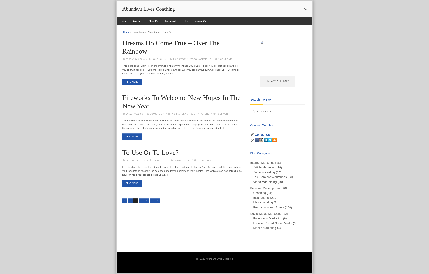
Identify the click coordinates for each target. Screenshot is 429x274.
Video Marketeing (200, 59)
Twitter (270, 140)
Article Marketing (264, 167)
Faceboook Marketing (267, 218)
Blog (186, 21)
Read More (132, 82)
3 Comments (204, 160)
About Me (153, 21)
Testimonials (171, 21)
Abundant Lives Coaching (148, 9)
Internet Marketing (262, 162)
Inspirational (181, 59)
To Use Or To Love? (150, 152)
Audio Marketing (264, 172)
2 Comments (225, 59)
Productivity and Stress (268, 207)
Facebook (257, 140)
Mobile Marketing (264, 228)
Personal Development (265, 188)
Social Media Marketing (266, 213)
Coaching (137, 21)
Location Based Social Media (272, 223)
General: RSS (274, 140)
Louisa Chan (159, 59)
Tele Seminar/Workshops (270, 177)
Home (123, 21)
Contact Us (200, 21)
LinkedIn (266, 140)
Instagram (261, 140)
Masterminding (263, 202)
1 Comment (223, 114)
